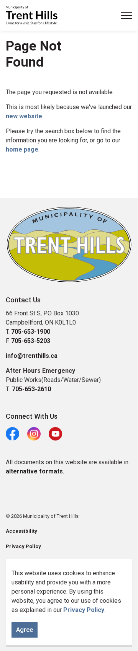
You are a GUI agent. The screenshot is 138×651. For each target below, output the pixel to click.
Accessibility (21, 531)
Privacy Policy (83, 609)
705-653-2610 (31, 389)
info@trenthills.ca (32, 355)
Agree (24, 629)
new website (24, 116)
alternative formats (34, 471)
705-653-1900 (30, 331)
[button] (69, 244)
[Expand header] (126, 15)
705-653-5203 (30, 340)
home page (22, 149)
